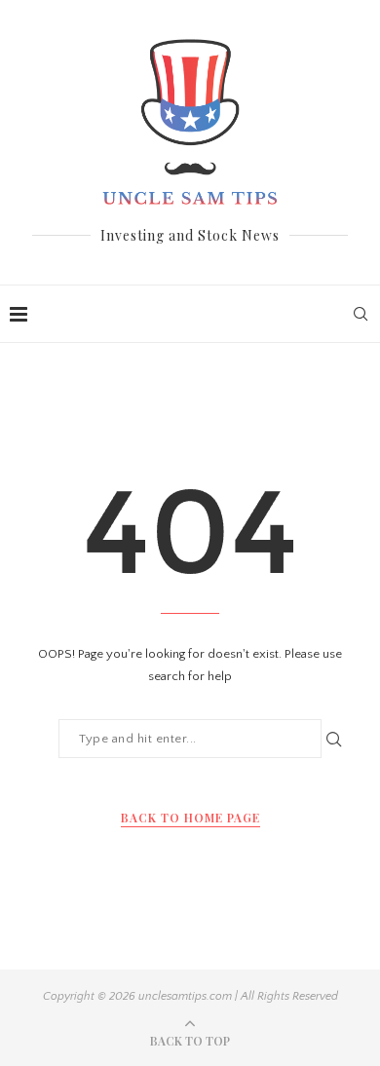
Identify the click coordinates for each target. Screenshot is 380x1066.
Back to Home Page (190, 817)
